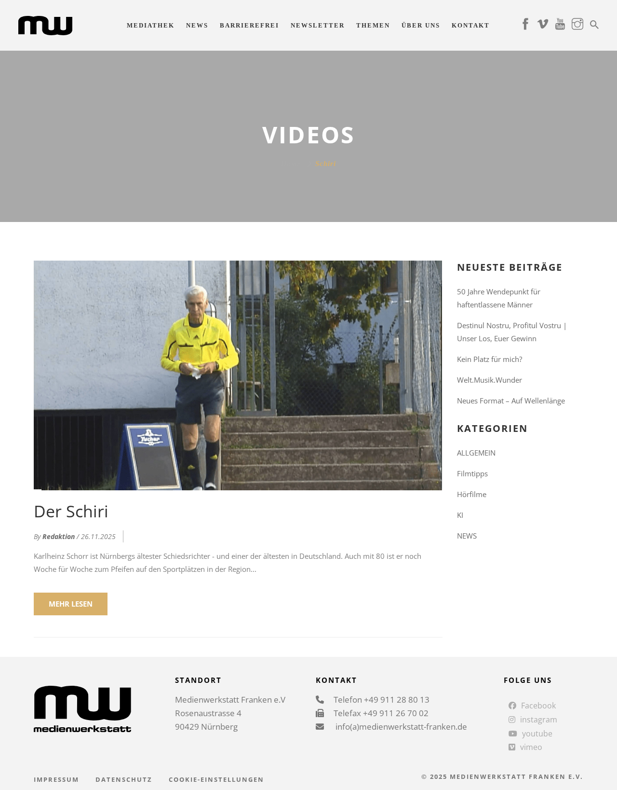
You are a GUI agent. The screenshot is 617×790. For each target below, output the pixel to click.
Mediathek (150, 25)
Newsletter (318, 25)
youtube (537, 733)
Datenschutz (123, 779)
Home (291, 163)
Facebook (538, 705)
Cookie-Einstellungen (216, 779)
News (197, 25)
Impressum (56, 779)
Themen (373, 25)
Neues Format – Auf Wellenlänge (511, 400)
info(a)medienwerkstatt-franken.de (400, 726)
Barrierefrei (249, 25)
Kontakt (471, 25)
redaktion (58, 536)
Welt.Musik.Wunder (489, 380)
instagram (538, 719)
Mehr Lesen (71, 604)
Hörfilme (471, 494)
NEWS (467, 536)
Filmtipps (472, 473)
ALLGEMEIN (476, 452)
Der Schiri (71, 511)
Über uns (421, 25)
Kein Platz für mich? (489, 359)
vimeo (531, 747)
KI (460, 515)
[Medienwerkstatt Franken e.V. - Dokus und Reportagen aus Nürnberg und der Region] (45, 24)
